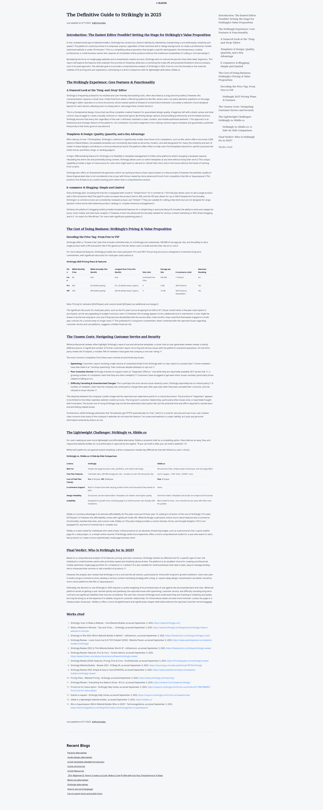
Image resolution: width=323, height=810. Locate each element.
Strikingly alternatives (77, 784)
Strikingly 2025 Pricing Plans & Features (239, 98)
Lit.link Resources (75, 771)
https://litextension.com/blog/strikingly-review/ (188, 648)
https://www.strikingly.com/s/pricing (156, 678)
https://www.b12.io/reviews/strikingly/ (172, 682)
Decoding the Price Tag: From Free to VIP (238, 88)
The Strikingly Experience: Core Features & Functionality (237, 30)
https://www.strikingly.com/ (167, 623)
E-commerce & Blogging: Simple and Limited (235, 64)
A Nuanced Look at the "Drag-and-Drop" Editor (238, 41)
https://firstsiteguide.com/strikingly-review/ (188, 660)
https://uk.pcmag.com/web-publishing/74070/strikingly (175, 665)
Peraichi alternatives (77, 752)
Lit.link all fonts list (76, 766)
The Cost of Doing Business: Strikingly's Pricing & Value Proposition (235, 76)
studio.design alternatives (79, 757)
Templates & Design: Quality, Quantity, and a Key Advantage (237, 53)
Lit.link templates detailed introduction (85, 761)
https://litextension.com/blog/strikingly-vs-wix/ (187, 635)
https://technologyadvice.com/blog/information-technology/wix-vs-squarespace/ (109, 707)
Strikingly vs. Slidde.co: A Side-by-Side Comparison (237, 128)
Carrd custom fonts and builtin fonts (84, 793)
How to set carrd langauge (80, 789)
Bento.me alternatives (77, 780)
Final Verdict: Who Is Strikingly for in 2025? (237, 138)
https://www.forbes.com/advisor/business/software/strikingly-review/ (104, 656)
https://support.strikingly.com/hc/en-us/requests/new (164, 695)
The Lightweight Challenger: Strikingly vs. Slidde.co (235, 118)
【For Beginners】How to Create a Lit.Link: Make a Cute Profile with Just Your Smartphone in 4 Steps (115, 775)
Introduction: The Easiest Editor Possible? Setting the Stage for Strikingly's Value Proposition (237, 19)
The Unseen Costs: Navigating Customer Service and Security (236, 108)
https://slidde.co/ (144, 699)
